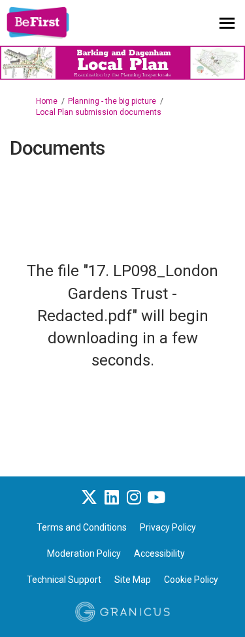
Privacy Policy (168, 527)
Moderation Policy (84, 553)
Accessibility (159, 553)
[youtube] (156, 497)
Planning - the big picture (112, 101)
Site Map (132, 579)
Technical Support (64, 579)
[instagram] (134, 497)
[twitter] (89, 497)
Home (46, 101)
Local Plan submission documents (98, 112)
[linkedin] (112, 497)
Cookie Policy (191, 579)
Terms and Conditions (82, 527)
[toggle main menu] (227, 23)
